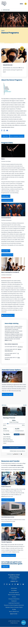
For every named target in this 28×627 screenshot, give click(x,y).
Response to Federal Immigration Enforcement (14, 605)
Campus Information (7, 524)
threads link (15, 585)
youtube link (7, 130)
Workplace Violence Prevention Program (14, 607)
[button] (21, 3)
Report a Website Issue (14, 611)
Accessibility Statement (14, 592)
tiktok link (12, 585)
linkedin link (10, 585)
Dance (2, 30)
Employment (14, 601)
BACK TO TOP (13, 613)
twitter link (21, 585)
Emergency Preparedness (14, 598)
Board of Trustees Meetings (14, 594)
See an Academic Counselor (17, 136)
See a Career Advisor (8, 394)
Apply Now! (5, 566)
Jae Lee (20, 346)
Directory (14, 596)
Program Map (6, 197)
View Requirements (7, 201)
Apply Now (5, 136)
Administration (14, 588)
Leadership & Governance (14, 603)
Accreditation (14, 590)
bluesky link (18, 585)
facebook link (2, 130)
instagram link (4, 130)
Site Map (14, 609)
